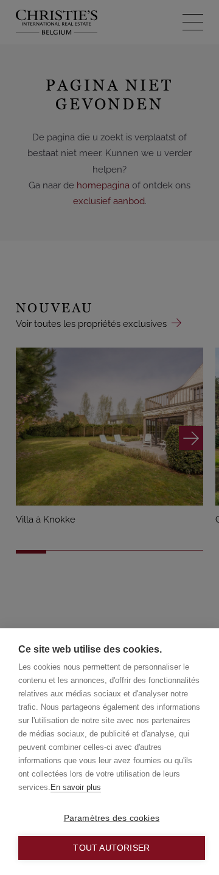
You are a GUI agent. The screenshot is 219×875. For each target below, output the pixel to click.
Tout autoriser (111, 848)
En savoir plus (75, 787)
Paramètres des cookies (111, 818)
